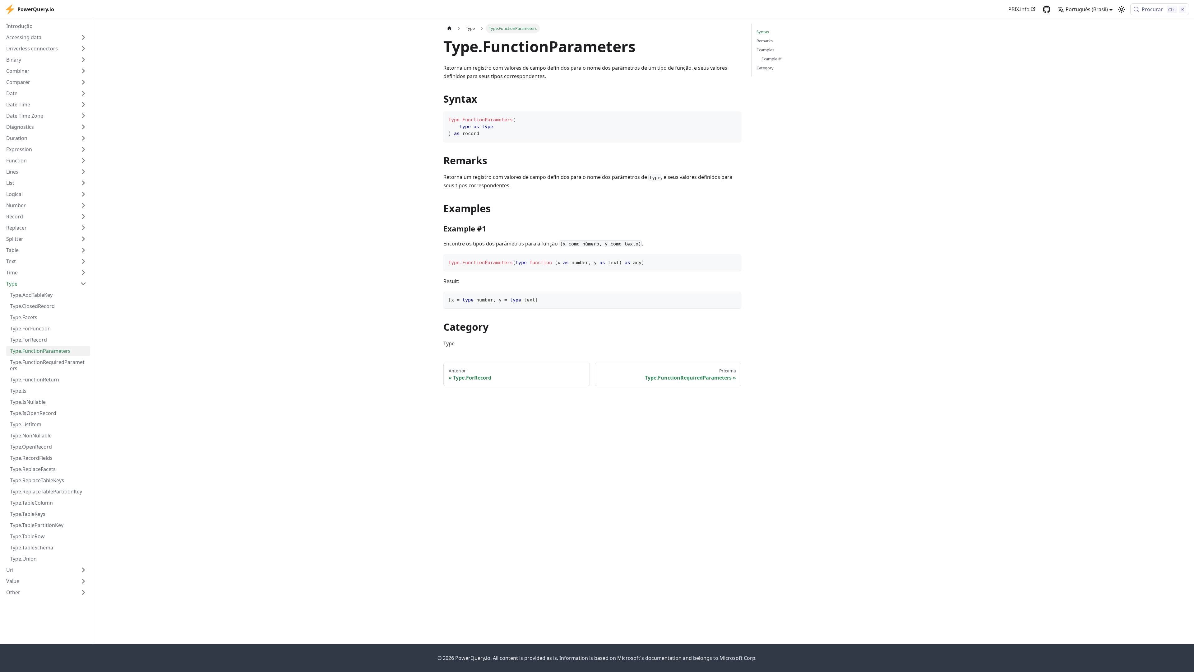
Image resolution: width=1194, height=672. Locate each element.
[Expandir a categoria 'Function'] (83, 161)
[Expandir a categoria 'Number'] (83, 205)
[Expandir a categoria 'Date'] (83, 93)
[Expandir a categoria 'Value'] (83, 581)
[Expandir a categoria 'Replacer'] (83, 228)
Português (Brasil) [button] (1087, 9)
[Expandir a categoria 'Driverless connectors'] (83, 49)
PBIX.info (1019, 9)
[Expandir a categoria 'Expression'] (83, 149)
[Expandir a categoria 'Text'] (83, 261)
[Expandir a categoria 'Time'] (83, 273)
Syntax (763, 32)
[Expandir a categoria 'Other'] (83, 592)
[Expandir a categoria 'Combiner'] (83, 71)
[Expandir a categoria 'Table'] (83, 250)
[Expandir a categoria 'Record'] (83, 217)
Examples (765, 50)
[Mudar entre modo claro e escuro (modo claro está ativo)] (1122, 9)
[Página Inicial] (449, 28)
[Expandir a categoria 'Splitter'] (83, 239)
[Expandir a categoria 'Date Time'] (83, 105)
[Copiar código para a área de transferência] (734, 119)
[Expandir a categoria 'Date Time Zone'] (83, 116)
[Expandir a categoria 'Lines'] (83, 172)
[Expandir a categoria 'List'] (83, 183)
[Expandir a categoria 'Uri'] (83, 570)
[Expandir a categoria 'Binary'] (83, 60)
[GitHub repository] (1046, 9)
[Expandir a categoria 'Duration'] (83, 138)
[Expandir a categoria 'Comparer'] (83, 82)
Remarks (765, 41)
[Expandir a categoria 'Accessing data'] (83, 37)
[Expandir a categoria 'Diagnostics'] (83, 127)
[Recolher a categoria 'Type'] (83, 284)
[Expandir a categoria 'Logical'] (83, 194)
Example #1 (772, 59)
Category (765, 68)
